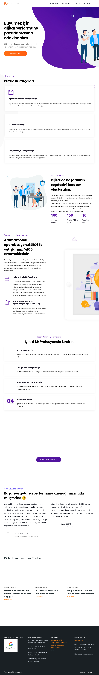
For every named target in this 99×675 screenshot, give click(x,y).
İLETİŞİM (87, 3)
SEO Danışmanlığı (25, 350)
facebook (82, 672)
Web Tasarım (55, 647)
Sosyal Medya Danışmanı (59, 642)
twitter (90, 672)
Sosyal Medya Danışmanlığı (29, 382)
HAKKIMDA (54, 3)
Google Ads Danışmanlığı (28, 367)
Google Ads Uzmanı (57, 645)
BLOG (78, 3)
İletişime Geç (78, 640)
